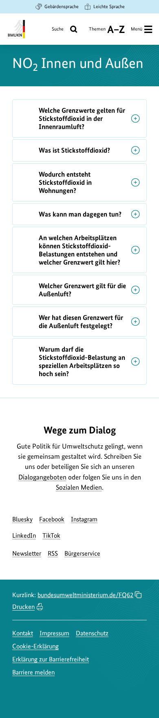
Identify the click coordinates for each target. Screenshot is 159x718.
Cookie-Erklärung (35, 646)
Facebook (51, 519)
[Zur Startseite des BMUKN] (16, 29)
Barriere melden (33, 672)
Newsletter (26, 553)
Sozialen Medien (79, 487)
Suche (58, 29)
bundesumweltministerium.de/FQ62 (85, 595)
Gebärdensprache (61, 6)
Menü (136, 29)
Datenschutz (92, 633)
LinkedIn (24, 535)
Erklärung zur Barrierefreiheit (50, 659)
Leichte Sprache (109, 6)
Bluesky (22, 519)
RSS (53, 553)
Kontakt (22, 633)
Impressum (54, 633)
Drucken (23, 607)
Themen (97, 32)
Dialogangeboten (42, 477)
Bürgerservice (82, 553)
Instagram (84, 519)
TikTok (51, 535)
